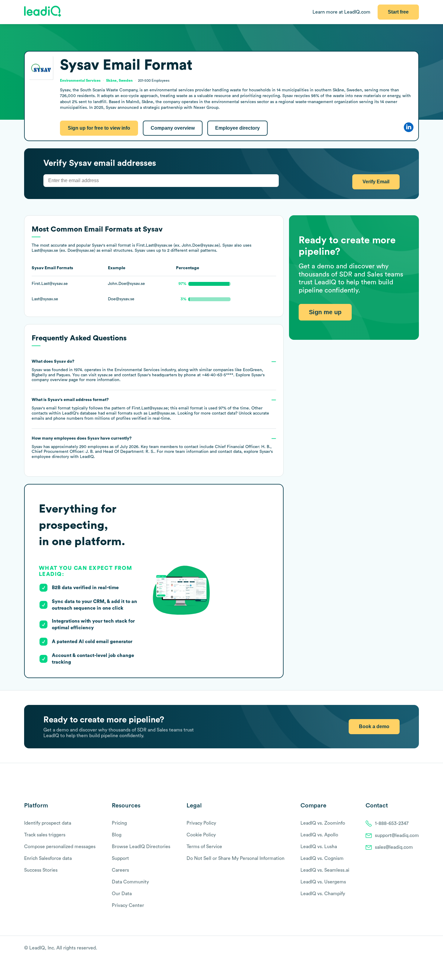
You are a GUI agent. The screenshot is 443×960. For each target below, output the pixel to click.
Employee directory (237, 128)
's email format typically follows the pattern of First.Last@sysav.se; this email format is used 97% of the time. (150, 409)
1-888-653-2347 (392, 823)
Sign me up (325, 311)
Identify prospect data (47, 823)
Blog (116, 834)
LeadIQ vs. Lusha (318, 846)
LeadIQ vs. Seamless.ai (324, 870)
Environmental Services (137, 370)
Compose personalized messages (60, 846)
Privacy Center (128, 905)
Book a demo (374, 726)
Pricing (119, 823)
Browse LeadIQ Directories (141, 846)
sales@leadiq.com (394, 847)
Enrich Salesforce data (48, 858)
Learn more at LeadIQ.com (341, 12)
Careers (120, 870)
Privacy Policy (201, 823)
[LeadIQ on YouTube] (416, 948)
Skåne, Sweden (119, 80)
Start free (398, 11)
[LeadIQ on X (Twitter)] (405, 948)
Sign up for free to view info (99, 128)
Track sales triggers (44, 834)
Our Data (122, 893)
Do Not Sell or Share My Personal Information (235, 858)
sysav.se (105, 375)
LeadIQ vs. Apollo (319, 834)
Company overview (173, 128)
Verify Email (376, 181)
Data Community (130, 881)
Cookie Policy (201, 834)
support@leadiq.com (397, 835)
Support (120, 858)
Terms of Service (204, 846)
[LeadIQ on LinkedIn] (410, 948)
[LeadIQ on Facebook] (401, 948)
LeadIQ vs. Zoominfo (322, 823)
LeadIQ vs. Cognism (322, 858)
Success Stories (41, 870)
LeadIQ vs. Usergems (323, 881)
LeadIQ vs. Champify (322, 893)
